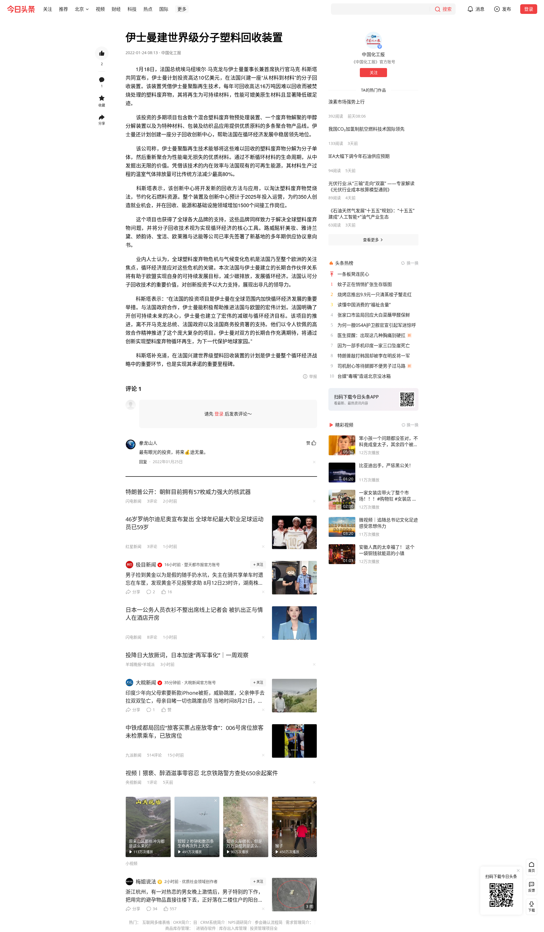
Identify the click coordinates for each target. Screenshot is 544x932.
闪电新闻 (133, 501)
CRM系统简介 (212, 922)
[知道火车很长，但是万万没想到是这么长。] (245, 827)
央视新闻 (133, 782)
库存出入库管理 (233, 928)
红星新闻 (133, 546)
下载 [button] (530, 906)
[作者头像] (373, 40)
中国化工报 (171, 52)
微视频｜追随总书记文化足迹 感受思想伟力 (388, 523)
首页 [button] (531, 870)
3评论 (152, 501)
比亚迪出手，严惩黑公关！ (386, 465)
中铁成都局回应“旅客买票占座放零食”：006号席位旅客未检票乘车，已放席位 (195, 732)
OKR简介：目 (185, 922)
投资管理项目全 (264, 928)
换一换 (412, 263)
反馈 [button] (531, 890)
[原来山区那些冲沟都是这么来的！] (148, 827)
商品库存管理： (179, 928)
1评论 (152, 782)
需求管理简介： (299, 922)
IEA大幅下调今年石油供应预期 (359, 156)
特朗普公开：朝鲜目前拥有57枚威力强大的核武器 (188, 492)
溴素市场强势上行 (346, 102)
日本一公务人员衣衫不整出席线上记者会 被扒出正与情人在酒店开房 (194, 614)
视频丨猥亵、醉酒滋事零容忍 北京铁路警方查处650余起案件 (202, 773)
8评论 (152, 637)
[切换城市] (87, 9)
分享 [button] (101, 123)
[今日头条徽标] (21, 9)
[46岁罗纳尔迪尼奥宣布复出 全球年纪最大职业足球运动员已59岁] (294, 532)
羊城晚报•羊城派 (140, 664)
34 (155, 908)
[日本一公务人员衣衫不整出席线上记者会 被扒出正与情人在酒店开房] (294, 623)
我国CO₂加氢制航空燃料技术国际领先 (366, 129)
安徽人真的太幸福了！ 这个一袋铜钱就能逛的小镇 (387, 550)
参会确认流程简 (268, 922)
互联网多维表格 (156, 922)
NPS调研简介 (240, 922)
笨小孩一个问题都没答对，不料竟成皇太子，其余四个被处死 (388, 441)
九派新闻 (133, 755)
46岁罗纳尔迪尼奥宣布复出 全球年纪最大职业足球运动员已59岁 (195, 523)
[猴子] (294, 827)
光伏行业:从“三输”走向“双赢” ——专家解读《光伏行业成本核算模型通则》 (371, 186)
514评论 (154, 755)
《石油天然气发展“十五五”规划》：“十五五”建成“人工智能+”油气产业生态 (371, 213)
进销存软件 (206, 928)
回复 (143, 461)
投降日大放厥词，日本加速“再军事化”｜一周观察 (187, 655)
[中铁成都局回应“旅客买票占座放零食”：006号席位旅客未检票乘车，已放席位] (294, 741)
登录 (528, 9)
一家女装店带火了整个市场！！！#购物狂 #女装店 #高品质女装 (387, 496)
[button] (47, 9)
